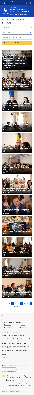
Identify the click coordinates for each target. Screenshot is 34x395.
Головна (3, 19)
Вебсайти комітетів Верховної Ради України (13, 335)
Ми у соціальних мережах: (13, 322)
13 (17, 306)
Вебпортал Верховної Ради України (10, 332)
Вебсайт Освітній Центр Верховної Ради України (14, 343)
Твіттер (23, 325)
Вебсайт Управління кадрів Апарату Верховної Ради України (17, 338)
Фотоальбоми (10, 19)
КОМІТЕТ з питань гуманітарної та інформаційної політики (19, 9)
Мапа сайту (4, 357)
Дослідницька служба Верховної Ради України (13, 340)
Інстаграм (24, 327)
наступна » (20, 306)
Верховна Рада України (18, 14)
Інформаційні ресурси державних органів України (14, 350)
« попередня (3, 303)
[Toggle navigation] (2, 2)
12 (14, 306)
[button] (17, 27)
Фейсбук (8, 325)
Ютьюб (7, 327)
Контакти (4, 354)
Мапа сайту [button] (7, 316)
